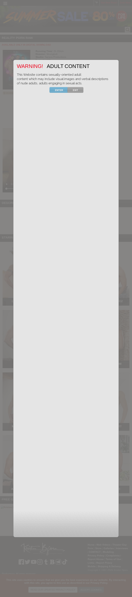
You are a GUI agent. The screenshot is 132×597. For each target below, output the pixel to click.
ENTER (59, 90)
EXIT (75, 90)
